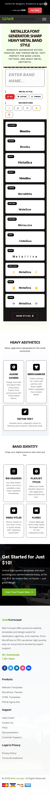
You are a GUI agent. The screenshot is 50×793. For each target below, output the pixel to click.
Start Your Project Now (17, 592)
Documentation (10, 732)
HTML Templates (11, 697)
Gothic (23, 97)
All (11, 97)
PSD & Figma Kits (11, 701)
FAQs (4, 727)
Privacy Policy (9, 753)
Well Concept (17, 778)
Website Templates (12, 687)
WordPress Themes (12, 692)
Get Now (35, 10)
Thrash (37, 97)
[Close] (45, 3)
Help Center (8, 717)
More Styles (23, 316)
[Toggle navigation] (45, 19)
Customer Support (11, 737)
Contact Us (7, 722)
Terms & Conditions (12, 758)
